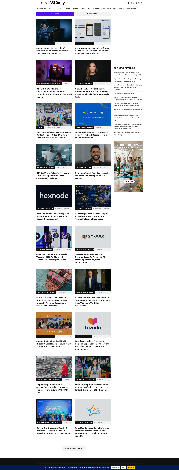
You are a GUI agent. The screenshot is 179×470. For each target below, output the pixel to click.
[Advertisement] (128, 24)
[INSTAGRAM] (131, 3)
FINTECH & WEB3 (79, 9)
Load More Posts (74, 448)
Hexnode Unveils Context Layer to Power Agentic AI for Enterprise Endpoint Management (54, 196)
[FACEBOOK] (128, 3)
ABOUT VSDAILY (132, 9)
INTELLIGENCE (106, 9)
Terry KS (97, 83)
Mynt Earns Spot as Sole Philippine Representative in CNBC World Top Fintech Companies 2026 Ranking (93, 367)
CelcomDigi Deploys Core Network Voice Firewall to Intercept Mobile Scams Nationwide (93, 114)
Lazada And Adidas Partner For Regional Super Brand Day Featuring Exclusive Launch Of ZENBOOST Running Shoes (93, 323)
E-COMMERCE (41, 336)
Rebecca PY (61, 43)
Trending (93, 14)
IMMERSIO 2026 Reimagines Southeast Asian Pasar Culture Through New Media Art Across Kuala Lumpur (54, 71)
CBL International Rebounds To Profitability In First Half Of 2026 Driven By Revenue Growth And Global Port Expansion (54, 280)
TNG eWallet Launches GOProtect (124, 93)
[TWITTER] (126, 3)
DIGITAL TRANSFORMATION (45, 83)
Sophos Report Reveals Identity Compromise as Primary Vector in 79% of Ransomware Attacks (54, 30)
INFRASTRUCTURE (93, 9)
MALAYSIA (52, 43)
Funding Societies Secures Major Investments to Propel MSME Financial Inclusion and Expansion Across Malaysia (128, 126)
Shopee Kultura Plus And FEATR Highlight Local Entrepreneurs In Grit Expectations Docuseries (54, 323)
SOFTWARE (49, 208)
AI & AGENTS (41, 9)
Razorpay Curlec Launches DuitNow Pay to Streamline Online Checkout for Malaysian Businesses (93, 30)
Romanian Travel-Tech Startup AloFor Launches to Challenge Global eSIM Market (93, 155)
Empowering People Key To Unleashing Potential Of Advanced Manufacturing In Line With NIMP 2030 (54, 367)
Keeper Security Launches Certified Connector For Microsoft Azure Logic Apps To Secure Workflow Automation (93, 280)
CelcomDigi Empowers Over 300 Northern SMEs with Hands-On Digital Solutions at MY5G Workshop (54, 410)
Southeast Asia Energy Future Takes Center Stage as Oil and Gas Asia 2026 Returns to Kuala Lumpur (54, 114)
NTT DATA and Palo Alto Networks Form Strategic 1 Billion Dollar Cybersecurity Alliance (54, 155)
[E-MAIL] (136, 3)
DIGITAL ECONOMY (54, 9)
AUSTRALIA (88, 83)
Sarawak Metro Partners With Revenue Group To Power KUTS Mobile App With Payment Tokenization (93, 237)
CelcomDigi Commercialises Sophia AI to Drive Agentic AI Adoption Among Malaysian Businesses (93, 196)
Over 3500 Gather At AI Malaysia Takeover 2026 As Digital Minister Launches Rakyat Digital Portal (54, 237)
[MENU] (37, 3)
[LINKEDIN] (134, 3)
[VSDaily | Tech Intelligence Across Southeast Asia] (57, 3)
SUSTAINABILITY (118, 9)
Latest (56, 14)
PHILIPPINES (41, 208)
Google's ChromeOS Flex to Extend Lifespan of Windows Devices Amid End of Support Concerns (128, 87)
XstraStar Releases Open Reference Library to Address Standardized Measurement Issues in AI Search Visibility (93, 410)
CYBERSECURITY (42, 43)
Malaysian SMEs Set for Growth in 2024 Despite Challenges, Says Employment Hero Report (127, 118)
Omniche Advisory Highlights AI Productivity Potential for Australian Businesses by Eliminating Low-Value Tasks (93, 71)
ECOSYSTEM (67, 9)
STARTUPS (87, 167)
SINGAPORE (79, 167)
